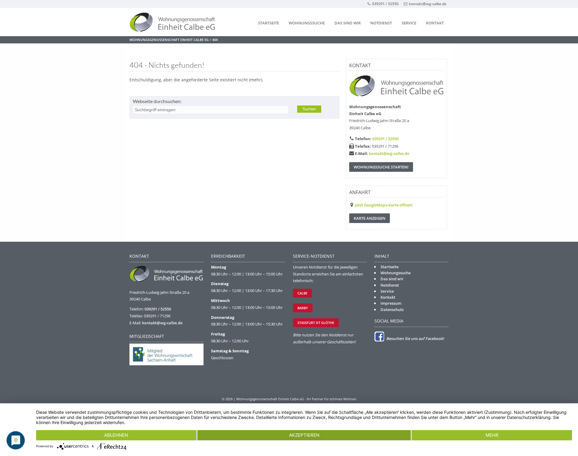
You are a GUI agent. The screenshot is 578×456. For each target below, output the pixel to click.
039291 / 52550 (385, 3)
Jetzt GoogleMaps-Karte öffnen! (384, 205)
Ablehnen (116, 435)
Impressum (391, 303)
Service (409, 23)
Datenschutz (392, 309)
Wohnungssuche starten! (381, 167)
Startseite (268, 23)
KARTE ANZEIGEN (369, 218)
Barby (302, 308)
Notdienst (381, 23)
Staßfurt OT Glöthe (315, 322)
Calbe (302, 293)
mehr (492, 435)
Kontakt (435, 23)
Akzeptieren (304, 435)
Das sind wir (347, 23)
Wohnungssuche (307, 23)
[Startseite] (174, 22)
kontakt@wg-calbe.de (427, 3)
